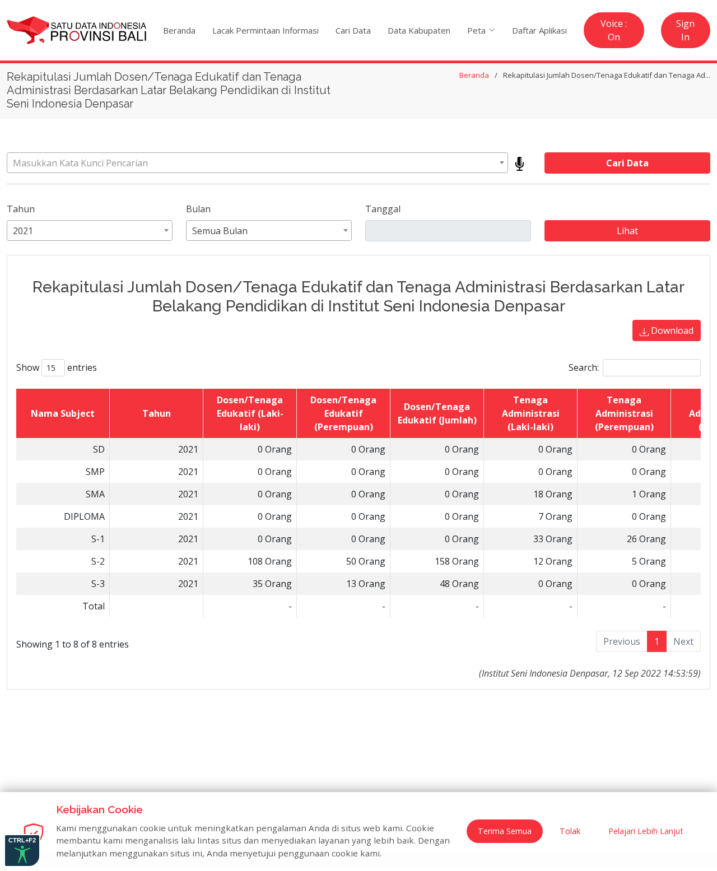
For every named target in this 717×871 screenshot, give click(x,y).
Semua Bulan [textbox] (220, 231)
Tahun (21, 209)
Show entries (56, 367)
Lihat (627, 231)
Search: (584, 367)
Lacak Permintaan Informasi (265, 30)
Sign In (685, 30)
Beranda (179, 30)
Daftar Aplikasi (539, 30)
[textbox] (257, 163)
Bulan (198, 209)
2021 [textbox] (23, 231)
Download (671, 330)
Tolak (570, 831)
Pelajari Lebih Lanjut (645, 831)
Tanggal (383, 209)
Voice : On (613, 30)
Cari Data (353, 30)
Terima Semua (505, 831)
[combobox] (257, 162)
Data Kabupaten (419, 30)
